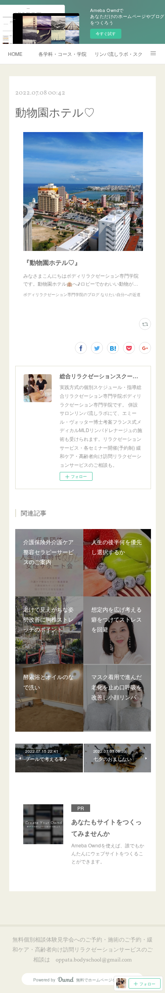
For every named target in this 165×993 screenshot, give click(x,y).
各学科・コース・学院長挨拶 (62, 53)
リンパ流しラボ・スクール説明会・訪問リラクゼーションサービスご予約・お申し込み (119, 53)
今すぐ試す (106, 33)
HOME (15, 53)
